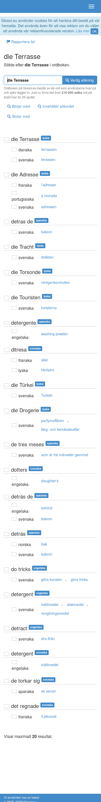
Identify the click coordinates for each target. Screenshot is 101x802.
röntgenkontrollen (55, 282)
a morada (49, 195)
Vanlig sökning (81, 80)
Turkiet (46, 395)
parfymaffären (52, 420)
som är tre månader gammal (64, 454)
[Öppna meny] (91, 6)
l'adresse (48, 184)
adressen (48, 206)
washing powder (54, 333)
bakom (46, 231)
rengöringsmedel (55, 613)
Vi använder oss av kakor (21, 797)
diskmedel (75, 604)
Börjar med (20, 106)
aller (44, 359)
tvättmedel (49, 604)
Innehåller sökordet (57, 106)
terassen (48, 159)
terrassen (49, 149)
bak (44, 544)
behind (46, 507)
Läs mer (83, 30)
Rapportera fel (22, 41)
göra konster (51, 579)
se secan (48, 691)
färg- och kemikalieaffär (60, 429)
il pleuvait (48, 716)
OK (94, 31)
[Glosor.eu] (13, 6)
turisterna (49, 307)
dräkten (47, 257)
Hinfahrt (47, 369)
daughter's (50, 480)
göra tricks (79, 579)
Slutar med (20, 116)
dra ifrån (48, 638)
